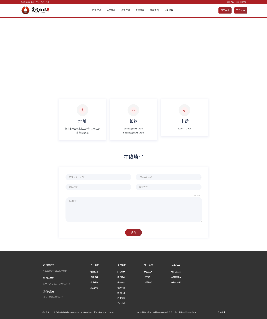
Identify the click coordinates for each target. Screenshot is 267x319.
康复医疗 (121, 277)
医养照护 (121, 271)
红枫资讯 (154, 10)
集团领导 (94, 277)
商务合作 (225, 10)
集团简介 (94, 271)
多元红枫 (125, 10)
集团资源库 (176, 271)
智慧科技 (121, 287)
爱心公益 (121, 303)
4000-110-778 (240, 2)
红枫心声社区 (177, 282)
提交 (133, 232)
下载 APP (240, 10)
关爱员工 (148, 277)
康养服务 (121, 282)
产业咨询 (121, 298)
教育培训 (121, 292)
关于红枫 (111, 10)
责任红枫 (139, 10)
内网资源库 (176, 277)
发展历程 (94, 287)
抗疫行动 (148, 271)
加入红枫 (168, 10)
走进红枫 (96, 10)
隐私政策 (221, 312)
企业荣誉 (94, 282)
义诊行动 (148, 282)
